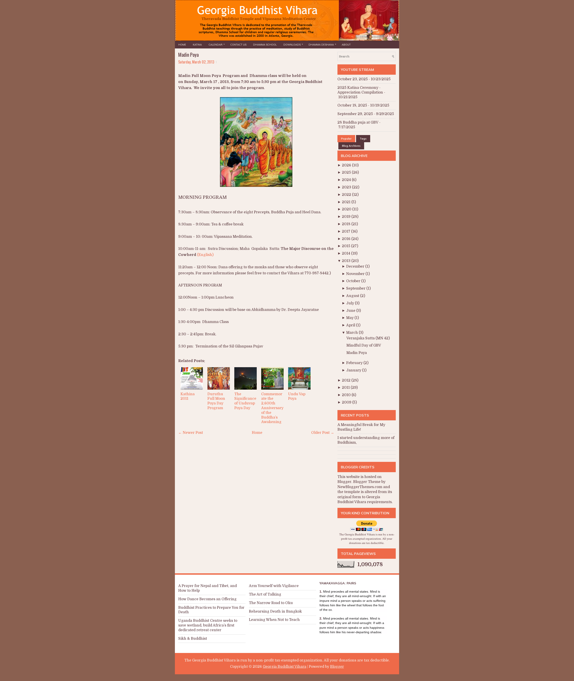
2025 (347, 172)
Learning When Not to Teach (274, 620)
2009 (347, 402)
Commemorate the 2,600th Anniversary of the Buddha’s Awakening (272, 408)
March (352, 333)
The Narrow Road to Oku (271, 603)
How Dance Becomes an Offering (207, 599)
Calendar (217, 44)
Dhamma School (265, 44)
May (350, 318)
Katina (197, 44)
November (355, 274)
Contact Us (238, 44)
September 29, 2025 (355, 114)
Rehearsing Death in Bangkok (275, 611)
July (350, 303)
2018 (346, 224)
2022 (347, 195)
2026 (347, 165)
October (353, 281)
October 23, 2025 (352, 79)
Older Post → (322, 433)
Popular (346, 138)
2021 (346, 202)
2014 (346, 253)
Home (182, 44)
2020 (347, 209)
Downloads (293, 44)
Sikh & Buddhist (192, 639)
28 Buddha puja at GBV (357, 122)
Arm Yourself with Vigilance (274, 586)
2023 (347, 187)
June (351, 311)
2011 (346, 388)
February (354, 363)
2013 (346, 261)
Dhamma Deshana (322, 44)
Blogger (344, 482)
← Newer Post (190, 433)
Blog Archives (351, 145)
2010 (347, 395)
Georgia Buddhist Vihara (284, 667)
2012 (346, 380)
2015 (346, 246)
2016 (346, 239)
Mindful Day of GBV (363, 345)
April (351, 325)
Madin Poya (188, 54)
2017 (346, 231)
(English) (205, 255)
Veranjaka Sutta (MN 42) (368, 338)
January (354, 370)
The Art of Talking (265, 594)
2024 (347, 180)
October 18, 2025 (352, 105)
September (356, 288)
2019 (346, 217)
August (353, 296)
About (346, 44)
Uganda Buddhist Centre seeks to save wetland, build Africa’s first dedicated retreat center (207, 625)
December (355, 266)
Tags (363, 138)
